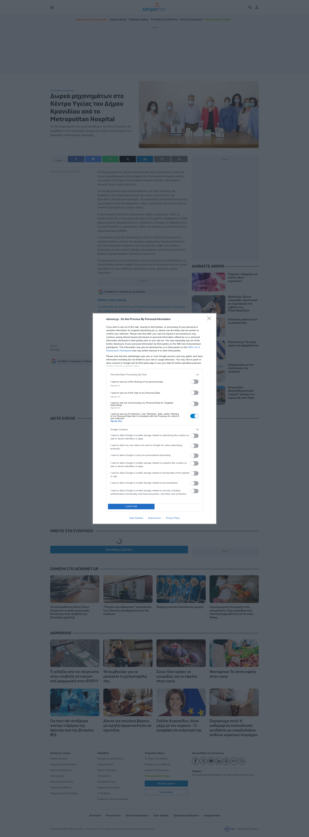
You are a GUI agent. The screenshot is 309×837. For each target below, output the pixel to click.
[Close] (210, 319)
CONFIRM (131, 506)
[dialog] (154, 418)
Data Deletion (136, 518)
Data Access (154, 518)
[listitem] (154, 374)
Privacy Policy (173, 518)
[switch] (194, 381)
